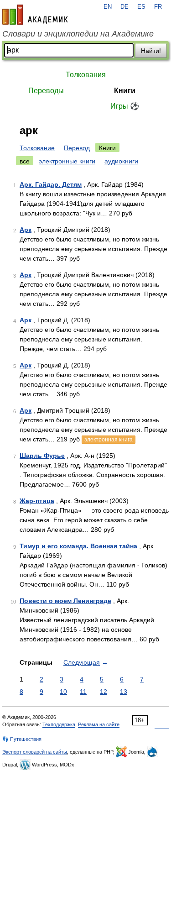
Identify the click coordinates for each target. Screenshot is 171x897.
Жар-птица (37, 500)
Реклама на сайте (98, 724)
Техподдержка (58, 724)
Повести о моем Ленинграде (65, 600)
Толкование (37, 148)
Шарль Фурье (42, 455)
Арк (25, 229)
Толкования (86, 75)
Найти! (151, 50)
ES (141, 7)
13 (123, 691)
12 (103, 691)
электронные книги (67, 161)
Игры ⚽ (124, 106)
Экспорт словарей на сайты (34, 752)
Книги (124, 90)
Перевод (77, 148)
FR (158, 7)
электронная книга (108, 439)
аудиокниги (121, 161)
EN (108, 7)
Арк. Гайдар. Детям (51, 184)
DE (124, 7)
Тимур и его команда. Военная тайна (78, 546)
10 (63, 691)
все (25, 161)
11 (83, 691)
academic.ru (35, 15)
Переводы (46, 90)
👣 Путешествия (21, 739)
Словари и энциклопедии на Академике (78, 33)
